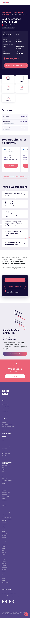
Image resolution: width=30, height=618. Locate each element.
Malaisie (4, 490)
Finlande (4, 537)
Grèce (3, 542)
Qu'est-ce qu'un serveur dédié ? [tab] (13, 194)
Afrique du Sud (6, 453)
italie (3, 550)
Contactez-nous (14, 376)
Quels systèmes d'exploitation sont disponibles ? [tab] (11, 204)
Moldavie (4, 558)
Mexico (3, 476)
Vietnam (4, 505)
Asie (14, 12)
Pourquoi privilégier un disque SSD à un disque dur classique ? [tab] (13, 224)
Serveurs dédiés (6, 12)
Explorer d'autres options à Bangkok (14, 176)
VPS (3, 440)
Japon (3, 488)
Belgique (4, 526)
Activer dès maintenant (15, 65)
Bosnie (3, 527)
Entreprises (5, 404)
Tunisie (4, 455)
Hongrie (4, 544)
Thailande (20, 12)
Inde (3, 485)
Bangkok (6, 14)
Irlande (3, 548)
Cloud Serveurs (6, 433)
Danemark (4, 535)
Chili (3, 471)
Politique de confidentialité (9, 593)
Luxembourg (5, 556)
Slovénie (4, 574)
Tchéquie (4, 533)
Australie (4, 515)
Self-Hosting (5, 428)
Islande (4, 546)
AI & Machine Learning (8, 426)
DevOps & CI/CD (6, 430)
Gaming (4, 422)
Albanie (4, 522)
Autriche (4, 524)
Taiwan (4, 498)
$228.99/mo (11, 165)
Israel (3, 487)
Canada (4, 469)
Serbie (3, 571)
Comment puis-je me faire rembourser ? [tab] (12, 243)
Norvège (4, 561)
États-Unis (4, 478)
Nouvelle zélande (6, 517)
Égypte (3, 449)
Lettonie (4, 552)
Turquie (4, 502)
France (3, 539)
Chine (3, 483)
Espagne (4, 576)
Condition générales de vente (9, 595)
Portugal (4, 565)
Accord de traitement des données (11, 596)
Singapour (4, 494)
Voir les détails (11, 169)
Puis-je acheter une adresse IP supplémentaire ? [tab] (12, 214)
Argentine (4, 465)
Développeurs (5, 406)
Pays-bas (4, 559)
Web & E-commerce (7, 424)
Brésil (3, 467)
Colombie (4, 473)
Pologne (4, 563)
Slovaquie (4, 573)
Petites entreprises (6, 408)
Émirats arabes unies (7, 503)
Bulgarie (4, 529)
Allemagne (4, 541)
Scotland (4, 569)
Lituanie (4, 554)
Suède (3, 578)
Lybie (3, 451)
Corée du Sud (5, 496)
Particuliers (5, 409)
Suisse (3, 580)
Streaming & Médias (7, 431)
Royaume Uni (5, 582)
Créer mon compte (14, 280)
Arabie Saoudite (6, 492)
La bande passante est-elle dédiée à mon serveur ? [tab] (13, 234)
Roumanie (4, 567)
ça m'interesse (14, 353)
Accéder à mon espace (15, 286)
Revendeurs (5, 411)
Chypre (3, 531)
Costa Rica (4, 475)
